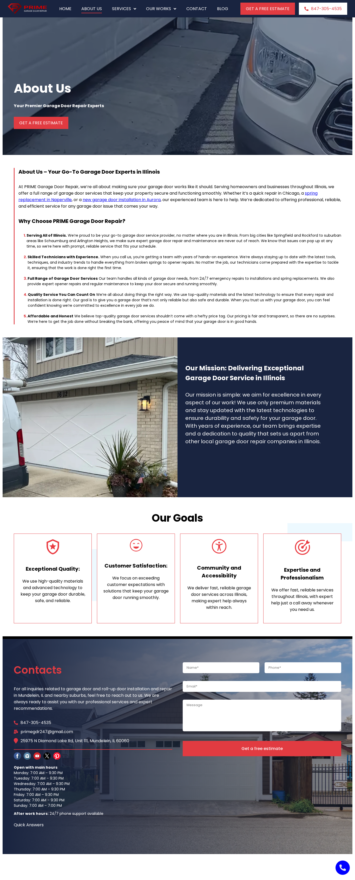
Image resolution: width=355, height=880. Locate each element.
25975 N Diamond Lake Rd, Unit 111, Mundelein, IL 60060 (75, 741)
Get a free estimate (262, 749)
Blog (222, 9)
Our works (158, 9)
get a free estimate (268, 9)
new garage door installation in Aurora (122, 200)
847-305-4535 (326, 9)
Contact (196, 9)
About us (91, 9)
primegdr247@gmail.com (47, 732)
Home (65, 9)
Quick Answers (29, 825)
